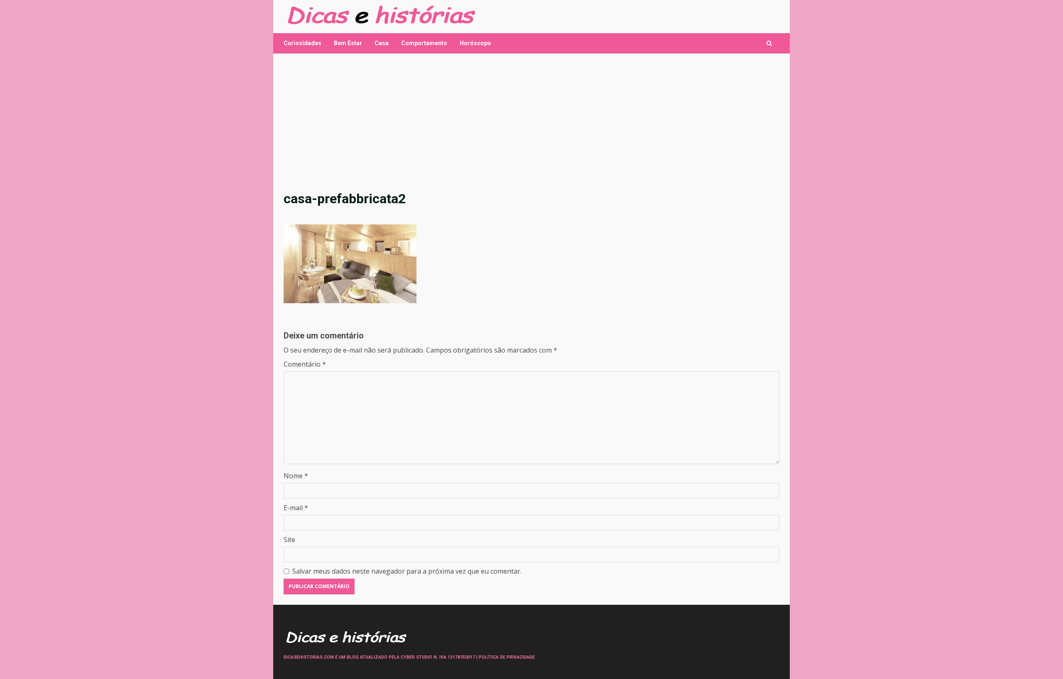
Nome (296, 475)
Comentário (305, 364)
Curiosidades (302, 43)
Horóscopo (475, 43)
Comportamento (424, 43)
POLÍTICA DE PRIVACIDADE (507, 657)
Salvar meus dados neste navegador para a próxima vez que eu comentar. (407, 571)
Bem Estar (348, 43)
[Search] (769, 43)
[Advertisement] (531, 122)
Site (289, 539)
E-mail (296, 507)
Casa (382, 43)
